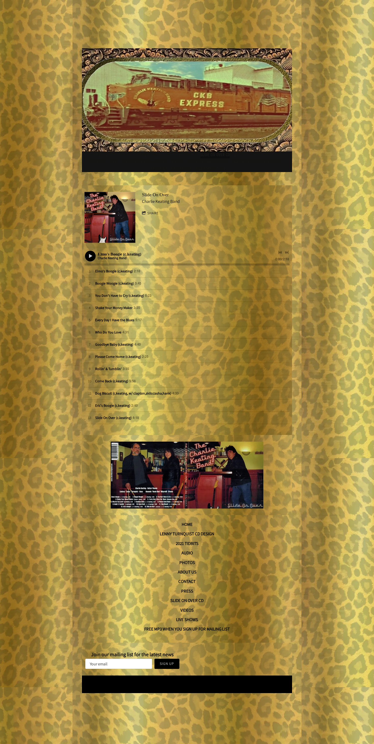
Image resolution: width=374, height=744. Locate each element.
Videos (126, 155)
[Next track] (286, 252)
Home (98, 155)
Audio (111, 155)
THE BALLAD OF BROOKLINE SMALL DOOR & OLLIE (187, 168)
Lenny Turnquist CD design (257, 155)
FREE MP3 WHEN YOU (163, 629)
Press (115, 161)
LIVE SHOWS (187, 619)
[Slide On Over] (109, 217)
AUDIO (187, 553)
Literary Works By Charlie (158, 155)
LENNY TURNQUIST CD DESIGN (187, 534)
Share (153, 213)
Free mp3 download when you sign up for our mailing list (175, 161)
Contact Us (97, 161)
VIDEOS (187, 610)
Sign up (167, 663)
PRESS (187, 591)
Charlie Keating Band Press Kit (259, 161)
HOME (187, 524)
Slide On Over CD (215, 155)
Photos (190, 155)
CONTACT (187, 581)
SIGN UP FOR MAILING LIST (206, 629)
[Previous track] (280, 252)
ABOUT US (187, 572)
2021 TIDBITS (187, 543)
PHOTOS (187, 562)
